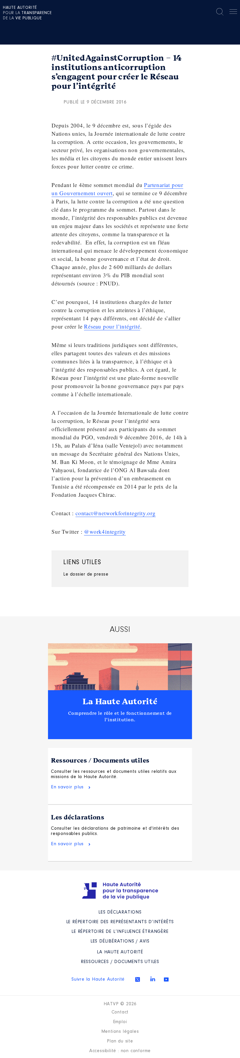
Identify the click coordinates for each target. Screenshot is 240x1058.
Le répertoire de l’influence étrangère (119, 931)
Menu (233, 12)
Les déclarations (77, 817)
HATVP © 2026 (120, 1004)
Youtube (166, 979)
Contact (120, 1012)
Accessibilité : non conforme (120, 1051)
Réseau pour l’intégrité (112, 326)
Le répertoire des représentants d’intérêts (120, 922)
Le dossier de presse (85, 574)
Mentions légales (120, 1031)
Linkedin (152, 979)
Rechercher (220, 12)
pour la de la (27, 13)
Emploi (120, 1022)
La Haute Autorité (120, 701)
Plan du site (120, 1041)
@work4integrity (105, 531)
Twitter (137, 979)
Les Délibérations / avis (120, 941)
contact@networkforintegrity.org (116, 513)
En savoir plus (67, 787)
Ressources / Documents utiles (100, 760)
